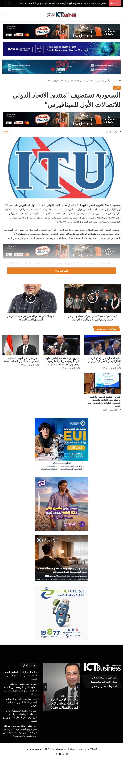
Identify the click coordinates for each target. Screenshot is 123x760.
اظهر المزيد (62, 270)
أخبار (107, 80)
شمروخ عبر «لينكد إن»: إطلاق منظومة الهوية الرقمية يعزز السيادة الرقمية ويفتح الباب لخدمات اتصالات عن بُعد (62, 361)
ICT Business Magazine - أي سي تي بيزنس (46, 749)
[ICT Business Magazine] (61, 14)
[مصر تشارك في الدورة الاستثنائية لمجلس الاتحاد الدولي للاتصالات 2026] (20, 345)
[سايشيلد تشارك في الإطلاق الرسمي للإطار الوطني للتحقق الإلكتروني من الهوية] (102, 345)
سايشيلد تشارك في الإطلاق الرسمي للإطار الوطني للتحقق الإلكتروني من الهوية (104, 361)
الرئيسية (115, 80)
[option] (61, 687)
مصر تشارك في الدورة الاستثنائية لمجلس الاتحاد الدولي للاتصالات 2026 (21, 702)
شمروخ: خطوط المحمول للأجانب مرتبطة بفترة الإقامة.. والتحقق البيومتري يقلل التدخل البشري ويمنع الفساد (62, 699)
